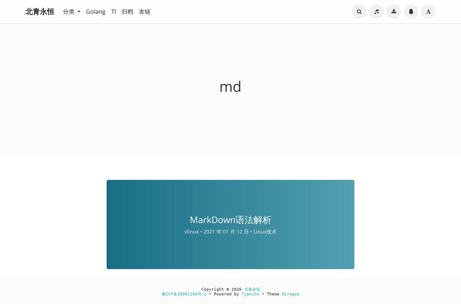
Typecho (250, 294)
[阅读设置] (428, 11)
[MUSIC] (376, 11)
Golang (96, 11)
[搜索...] (359, 11)
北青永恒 (40, 11)
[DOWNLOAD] (393, 11)
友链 (145, 11)
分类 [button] (69, 11)
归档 (127, 11)
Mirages (291, 294)
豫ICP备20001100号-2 (184, 294)
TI (113, 11)
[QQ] (411, 11)
